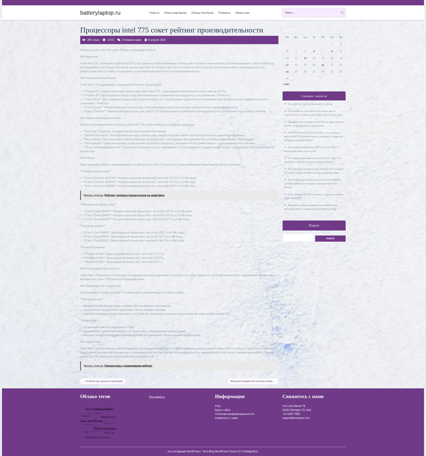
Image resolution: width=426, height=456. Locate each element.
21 (323, 65)
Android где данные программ (104, 381)
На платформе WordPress (184, 451)
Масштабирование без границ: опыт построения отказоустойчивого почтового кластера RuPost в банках (312, 183)
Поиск (314, 225)
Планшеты (224, 12)
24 (287, 71)
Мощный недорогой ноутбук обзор (251, 381)
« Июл (286, 84)
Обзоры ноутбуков (202, 12)
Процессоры (242, 12)
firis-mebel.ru (157, 397)
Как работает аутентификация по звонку (310, 104)
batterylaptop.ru (100, 12)
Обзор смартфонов (175, 12)
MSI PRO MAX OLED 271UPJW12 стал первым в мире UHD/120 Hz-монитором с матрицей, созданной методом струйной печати (313, 136)
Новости (154, 12)
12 (305, 58)
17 (287, 65)
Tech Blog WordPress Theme (220, 451)
